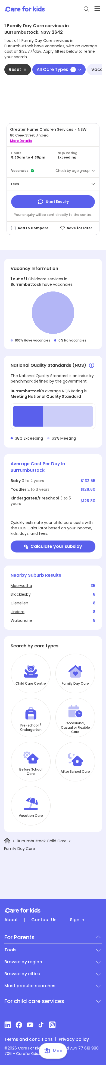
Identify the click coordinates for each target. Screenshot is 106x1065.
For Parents (19, 937)
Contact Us (44, 920)
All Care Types (55, 69)
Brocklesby (21, 594)
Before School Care (30, 771)
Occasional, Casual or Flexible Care (75, 727)
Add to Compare (33, 228)
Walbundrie (21, 620)
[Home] (7, 841)
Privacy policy (74, 1039)
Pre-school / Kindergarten (31, 727)
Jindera (17, 611)
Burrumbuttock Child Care (42, 841)
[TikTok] (41, 1024)
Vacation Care (31, 816)
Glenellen (19, 603)
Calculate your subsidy (56, 546)
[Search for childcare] (86, 9)
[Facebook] (18, 1024)
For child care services (34, 1001)
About (11, 920)
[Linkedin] (7, 1024)
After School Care (75, 771)
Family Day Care (75, 683)
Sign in (77, 920)
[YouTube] (30, 1024)
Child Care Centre (30, 683)
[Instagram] (52, 1024)
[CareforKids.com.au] (53, 910)
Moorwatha (21, 585)
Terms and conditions (28, 1039)
